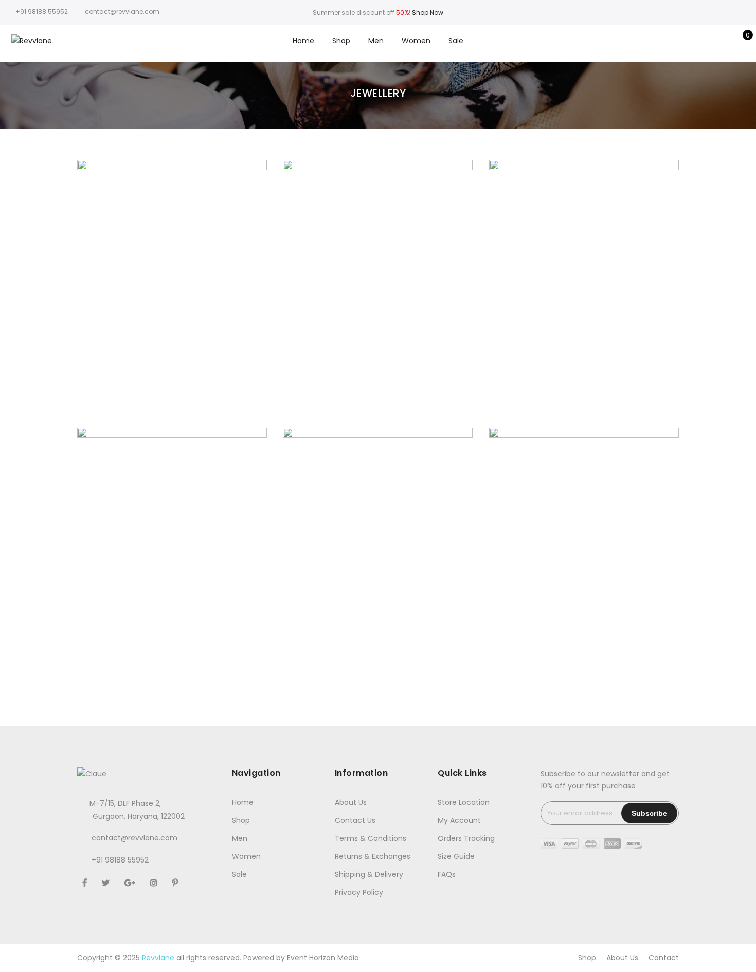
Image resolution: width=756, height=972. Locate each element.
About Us (351, 802)
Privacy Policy (359, 892)
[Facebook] (85, 882)
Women (416, 40)
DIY (565, 543)
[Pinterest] (176, 882)
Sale (455, 40)
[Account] (708, 40)
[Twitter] (107, 882)
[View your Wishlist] (724, 40)
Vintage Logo (171, 531)
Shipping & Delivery (369, 874)
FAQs (447, 874)
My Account (459, 820)
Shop (341, 40)
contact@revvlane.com (134, 838)
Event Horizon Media (323, 957)
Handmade (177, 275)
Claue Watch (172, 264)
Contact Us (355, 820)
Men (376, 40)
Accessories (132, 275)
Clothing (382, 275)
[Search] (692, 40)
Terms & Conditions (370, 838)
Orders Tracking (466, 838)
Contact (664, 957)
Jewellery (217, 275)
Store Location (464, 802)
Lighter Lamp (583, 531)
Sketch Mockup (378, 531)
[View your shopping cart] (740, 40)
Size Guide (456, 856)
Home (303, 40)
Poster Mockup (584, 264)
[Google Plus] (131, 882)
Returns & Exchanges (372, 856)
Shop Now (427, 12)
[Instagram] (155, 882)
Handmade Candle (377, 264)
